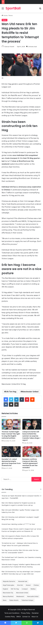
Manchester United (30, 391)
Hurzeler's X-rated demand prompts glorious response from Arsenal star (11, 462)
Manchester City (8, 592)
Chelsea (36, 585)
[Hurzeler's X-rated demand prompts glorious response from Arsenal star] (11, 451)
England (5, 589)
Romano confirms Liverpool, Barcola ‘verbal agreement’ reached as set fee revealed (30, 463)
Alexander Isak (22, 581)
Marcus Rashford (8, 596)
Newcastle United (32, 596)
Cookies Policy (10, 616)
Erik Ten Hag (10, 391)
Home (5, 15)
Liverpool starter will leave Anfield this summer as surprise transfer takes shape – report (31, 436)
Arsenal (28, 585)
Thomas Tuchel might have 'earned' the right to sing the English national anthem (11, 435)
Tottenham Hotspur (27, 600)
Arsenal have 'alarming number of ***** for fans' (18, 524)
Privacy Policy (25, 613)
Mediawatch (20, 596)
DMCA (18, 616)
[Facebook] (6, 399)
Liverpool (25, 589)
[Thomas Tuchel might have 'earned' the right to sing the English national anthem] (11, 424)
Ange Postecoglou (8, 585)
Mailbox (33, 589)
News (11, 15)
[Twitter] (11, 399)
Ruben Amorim (13, 600)
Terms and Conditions (11, 613)
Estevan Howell (9, 46)
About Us (35, 616)
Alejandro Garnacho (9, 581)
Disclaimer (35, 613)
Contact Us (26, 616)
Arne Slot (20, 585)
